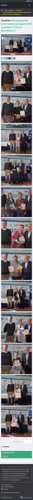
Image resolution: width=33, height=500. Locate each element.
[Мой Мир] (14, 58)
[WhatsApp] (5, 58)
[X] (9, 58)
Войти (30, 1)
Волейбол (19, 10)
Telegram (6, 489)
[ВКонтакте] (7, 58)
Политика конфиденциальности (11, 492)
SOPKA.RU (4, 5)
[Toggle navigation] (29, 5)
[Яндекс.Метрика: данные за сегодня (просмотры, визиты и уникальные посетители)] (26, 497)
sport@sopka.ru (7, 485)
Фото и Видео (8, 10)
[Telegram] (2, 58)
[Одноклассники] (12, 58)
